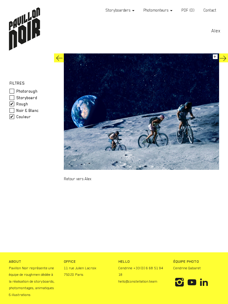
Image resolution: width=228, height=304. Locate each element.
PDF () (187, 10)
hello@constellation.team (137, 281)
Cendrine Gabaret (187, 268)
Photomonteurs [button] (156, 10)
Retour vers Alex (77, 179)
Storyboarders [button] (119, 10)
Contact (209, 10)
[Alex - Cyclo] (59, 57)
